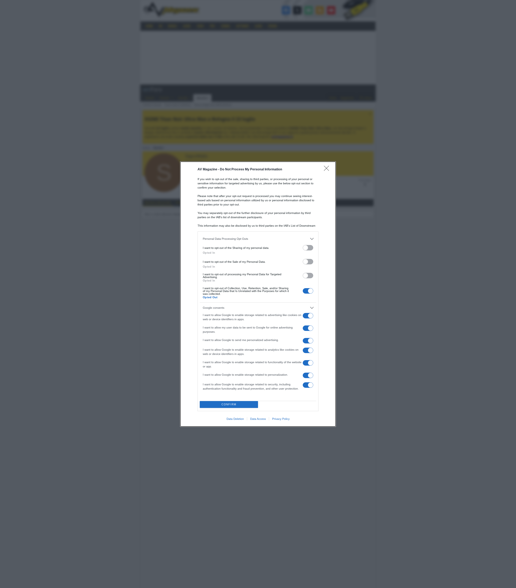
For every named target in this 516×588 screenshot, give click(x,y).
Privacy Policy (281, 418)
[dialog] (258, 294)
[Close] (328, 169)
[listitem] (258, 239)
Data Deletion (235, 418)
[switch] (308, 247)
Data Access (258, 418)
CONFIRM (229, 404)
